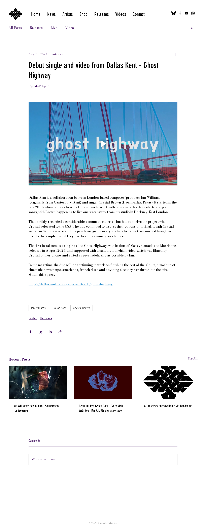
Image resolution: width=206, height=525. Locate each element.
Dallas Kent (59, 308)
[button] (120, 14)
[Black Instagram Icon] (193, 13)
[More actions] (175, 54)
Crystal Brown (81, 308)
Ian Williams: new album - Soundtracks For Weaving (36, 408)
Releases (36, 28)
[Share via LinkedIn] (50, 332)
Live (54, 28)
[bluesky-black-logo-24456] (173, 13)
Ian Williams (38, 308)
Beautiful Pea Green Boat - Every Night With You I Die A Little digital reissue (101, 408)
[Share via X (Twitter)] (40, 332)
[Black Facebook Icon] (180, 13)
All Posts (15, 28)
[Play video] (103, 143)
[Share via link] (60, 332)
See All (193, 359)
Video (69, 28)
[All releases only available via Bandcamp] (168, 382)
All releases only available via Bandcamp (168, 406)
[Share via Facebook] (30, 332)
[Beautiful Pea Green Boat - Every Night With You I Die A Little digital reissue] (103, 382)
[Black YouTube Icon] (186, 13)
